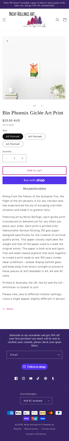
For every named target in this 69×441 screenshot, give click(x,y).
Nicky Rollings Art (33, 424)
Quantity (7, 151)
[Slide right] (42, 105)
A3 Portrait (13, 144)
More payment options (34, 188)
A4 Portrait (35, 136)
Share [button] (9, 308)
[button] (4, 19)
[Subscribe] (58, 355)
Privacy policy (48, 429)
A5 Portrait (13, 136)
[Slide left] (27, 105)
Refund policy (31, 429)
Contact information (36, 434)
